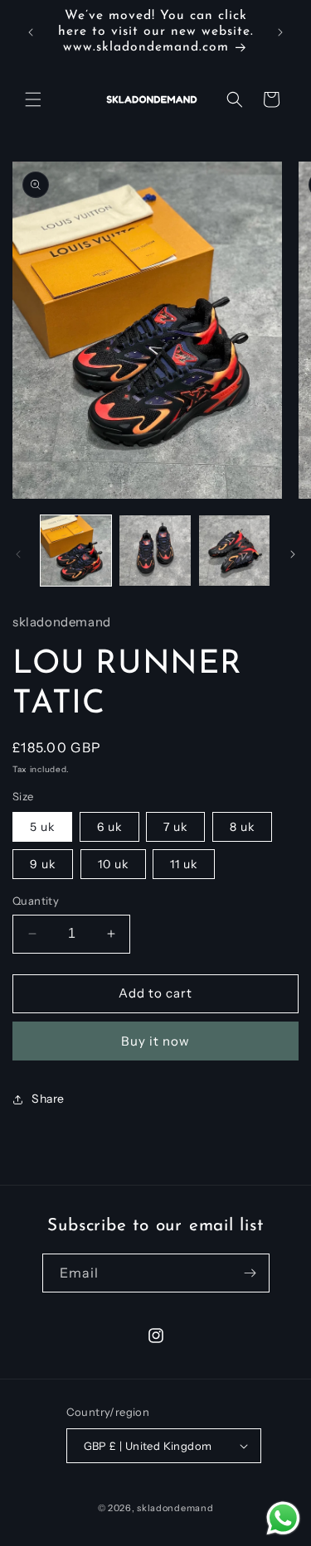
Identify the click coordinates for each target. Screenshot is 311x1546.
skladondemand (175, 1508)
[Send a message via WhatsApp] (283, 1518)
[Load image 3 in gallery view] (234, 550)
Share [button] (48, 1098)
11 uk (183, 864)
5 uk (42, 826)
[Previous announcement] (30, 32)
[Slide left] (18, 554)
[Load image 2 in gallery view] (154, 550)
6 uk (109, 826)
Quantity (35, 900)
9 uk (43, 864)
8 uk (242, 826)
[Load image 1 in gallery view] (76, 550)
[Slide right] (293, 554)
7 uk (175, 826)
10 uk (113, 864)
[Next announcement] (280, 32)
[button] (33, 99)
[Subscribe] (250, 1273)
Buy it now (155, 1041)
